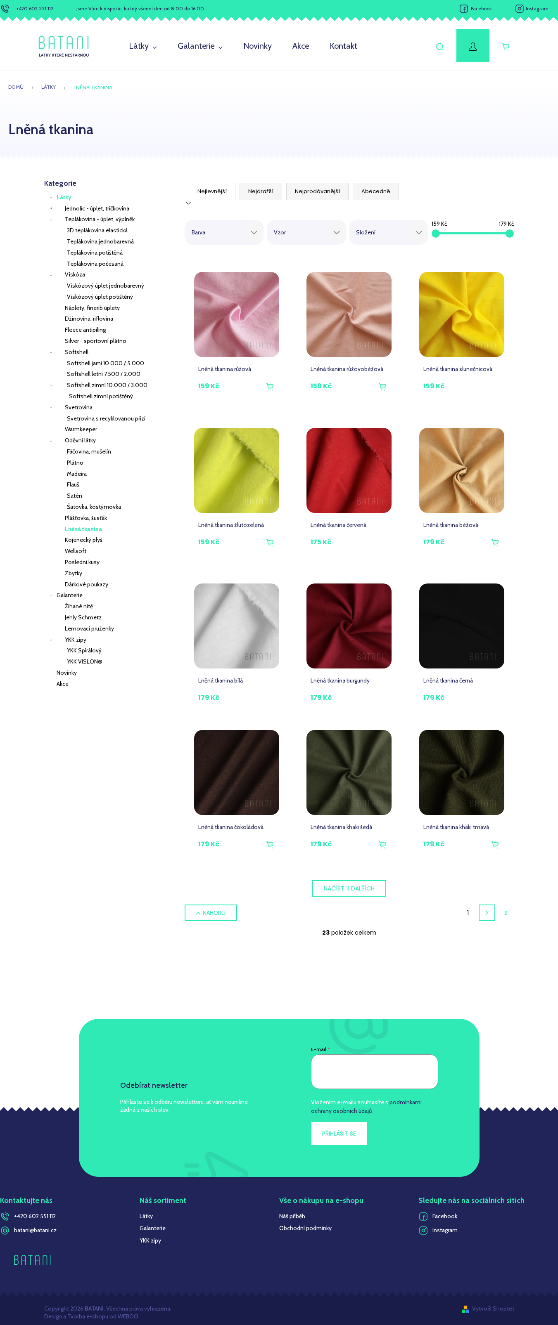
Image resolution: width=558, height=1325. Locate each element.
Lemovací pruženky (89, 628)
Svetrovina (79, 407)
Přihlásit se (339, 1133)
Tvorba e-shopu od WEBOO (102, 1316)
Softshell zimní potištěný (101, 396)
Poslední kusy (82, 562)
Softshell (76, 352)
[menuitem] (143, 46)
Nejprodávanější (317, 191)
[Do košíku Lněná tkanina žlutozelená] (270, 543)
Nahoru (214, 912)
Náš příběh (292, 1216)
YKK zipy (75, 639)
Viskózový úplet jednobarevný (105, 285)
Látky (64, 197)
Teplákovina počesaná (95, 263)
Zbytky (73, 573)
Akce (63, 683)
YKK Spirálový (84, 650)
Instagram (537, 8)
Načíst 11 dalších (349, 888)
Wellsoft (75, 551)
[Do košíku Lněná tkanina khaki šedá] (382, 845)
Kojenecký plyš (83, 539)
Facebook (481, 8)
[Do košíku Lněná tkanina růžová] (270, 387)
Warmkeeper (81, 429)
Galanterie (70, 595)
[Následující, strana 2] (487, 913)
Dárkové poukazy (86, 584)
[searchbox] (220, 232)
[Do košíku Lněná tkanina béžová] (495, 543)
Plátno (75, 462)
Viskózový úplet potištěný (100, 296)
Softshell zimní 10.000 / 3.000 (107, 385)
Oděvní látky (80, 440)
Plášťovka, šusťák (86, 518)
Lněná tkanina (83, 529)
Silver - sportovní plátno (95, 341)
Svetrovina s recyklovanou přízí (106, 418)
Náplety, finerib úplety (92, 308)
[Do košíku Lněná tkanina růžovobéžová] (382, 387)
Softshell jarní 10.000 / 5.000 (105, 363)
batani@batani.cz (35, 1230)
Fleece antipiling (85, 329)
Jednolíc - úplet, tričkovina (97, 208)
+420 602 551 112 (35, 8)
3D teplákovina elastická (97, 230)
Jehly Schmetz (83, 617)
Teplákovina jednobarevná (100, 241)
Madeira (77, 473)
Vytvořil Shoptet (493, 1308)
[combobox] (224, 232)
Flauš (73, 484)
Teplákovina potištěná (95, 252)
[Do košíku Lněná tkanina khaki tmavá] (495, 845)
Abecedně (375, 191)
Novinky (67, 672)
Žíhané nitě (79, 606)
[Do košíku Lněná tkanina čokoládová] (270, 845)
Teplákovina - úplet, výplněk (100, 219)
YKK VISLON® (84, 661)
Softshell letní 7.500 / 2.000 (103, 374)
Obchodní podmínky (305, 1228)
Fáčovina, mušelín (89, 451)
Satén (74, 495)
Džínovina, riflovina (89, 318)
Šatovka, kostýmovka (94, 506)
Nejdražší (260, 191)
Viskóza (75, 274)
